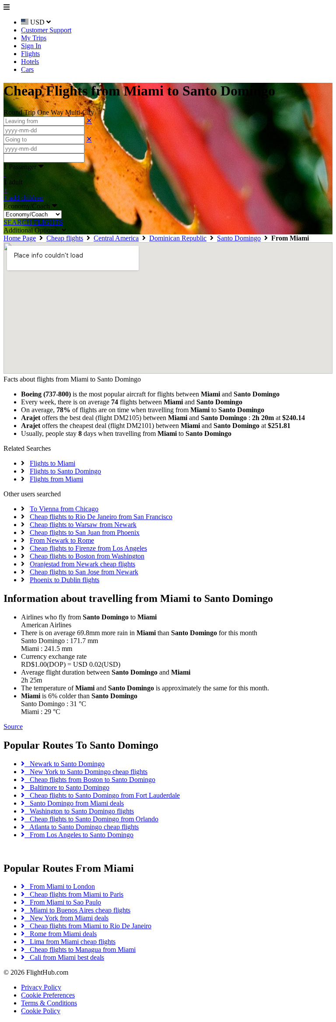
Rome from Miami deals (60, 933)
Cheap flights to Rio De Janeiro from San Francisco (101, 516)
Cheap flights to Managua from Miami (80, 949)
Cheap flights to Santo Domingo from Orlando (91, 819)
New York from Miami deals (66, 918)
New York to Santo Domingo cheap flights (85, 771)
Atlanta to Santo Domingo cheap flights (81, 827)
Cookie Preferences (48, 995)
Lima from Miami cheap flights (70, 941)
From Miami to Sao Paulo (62, 902)
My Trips (33, 38)
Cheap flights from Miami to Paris (73, 894)
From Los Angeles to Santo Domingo (78, 834)
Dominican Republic (177, 238)
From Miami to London (59, 886)
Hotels (30, 61)
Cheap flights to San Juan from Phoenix (85, 532)
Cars (27, 69)
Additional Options (33, 230)
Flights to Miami (52, 463)
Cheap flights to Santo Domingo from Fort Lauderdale (102, 795)
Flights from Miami (56, 479)
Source (13, 726)
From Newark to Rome (62, 540)
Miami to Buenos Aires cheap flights (77, 910)
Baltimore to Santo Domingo (66, 787)
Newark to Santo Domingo (64, 763)
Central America (116, 238)
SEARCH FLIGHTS (33, 222)
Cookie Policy (40, 1011)
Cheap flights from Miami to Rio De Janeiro (87, 926)
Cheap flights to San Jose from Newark (84, 572)
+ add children (23, 198)
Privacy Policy (41, 987)
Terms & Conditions (49, 1003)
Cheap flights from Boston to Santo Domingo (89, 779)
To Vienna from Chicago (64, 509)
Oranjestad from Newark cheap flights (82, 564)
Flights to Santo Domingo (65, 471)
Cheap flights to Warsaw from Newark (83, 524)
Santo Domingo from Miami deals (74, 803)
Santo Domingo (239, 238)
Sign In (31, 46)
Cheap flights (64, 238)
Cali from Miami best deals (64, 957)
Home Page (20, 238)
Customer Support (46, 30)
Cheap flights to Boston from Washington (87, 556)
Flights (30, 53)
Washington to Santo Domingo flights (79, 811)
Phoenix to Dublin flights (64, 579)
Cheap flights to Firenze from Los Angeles (88, 548)
